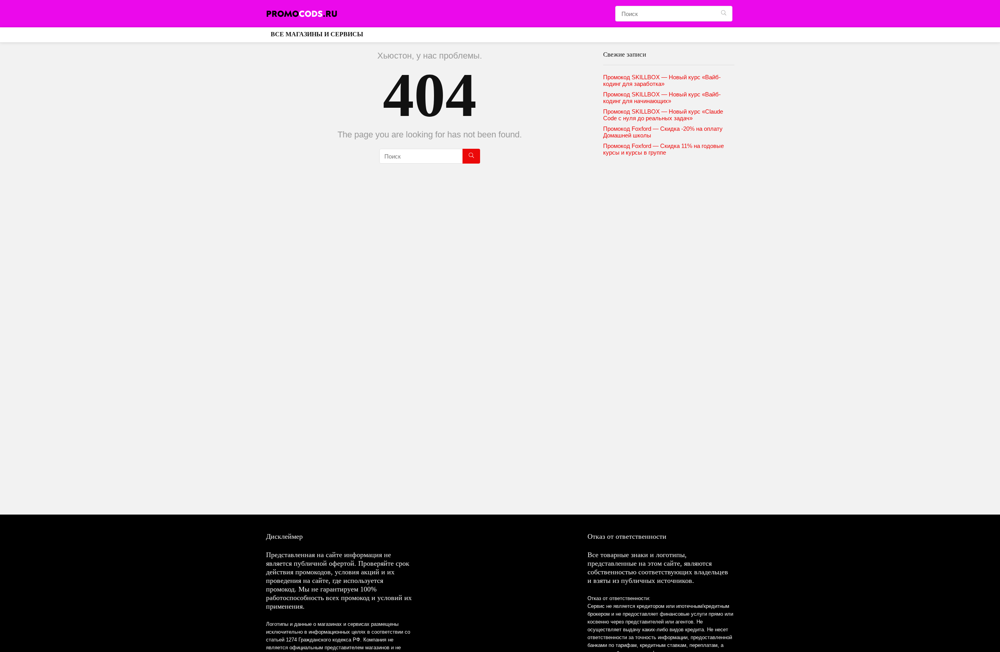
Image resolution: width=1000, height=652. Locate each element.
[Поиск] (723, 13)
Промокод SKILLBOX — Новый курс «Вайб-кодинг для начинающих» (662, 97)
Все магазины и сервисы (317, 34)
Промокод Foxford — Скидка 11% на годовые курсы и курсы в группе (663, 149)
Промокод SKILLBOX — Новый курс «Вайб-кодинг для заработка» (662, 80)
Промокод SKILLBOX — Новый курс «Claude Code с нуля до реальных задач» (663, 114)
